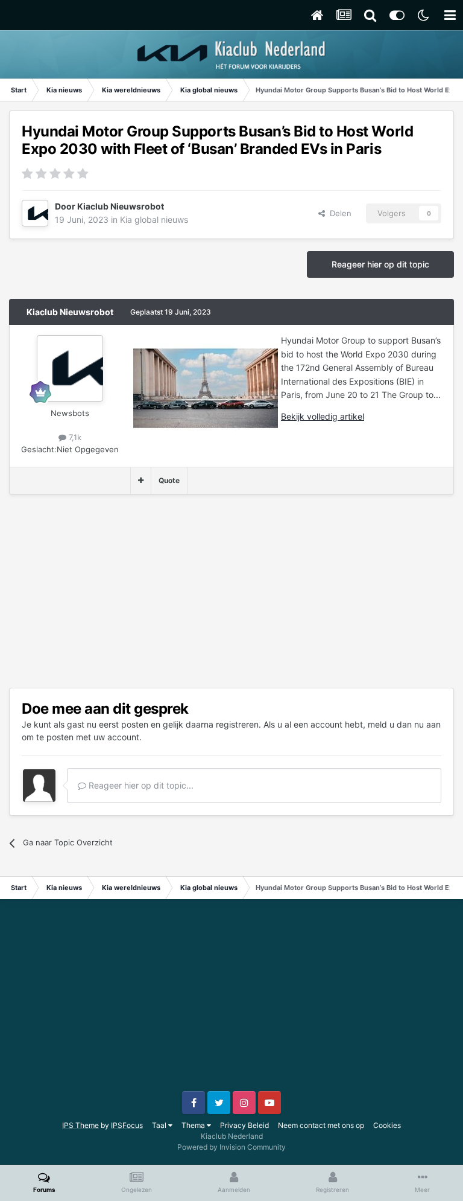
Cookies (387, 1125)
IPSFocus (127, 1125)
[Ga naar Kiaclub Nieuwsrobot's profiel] (35, 213)
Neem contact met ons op (321, 1125)
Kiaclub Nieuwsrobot (120, 206)
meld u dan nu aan (404, 724)
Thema (194, 1125)
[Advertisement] (150, 591)
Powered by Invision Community (231, 1146)
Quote (169, 480)
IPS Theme (80, 1125)
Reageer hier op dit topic (380, 264)
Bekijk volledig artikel (322, 416)
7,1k (73, 437)
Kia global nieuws (154, 219)
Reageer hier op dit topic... (140, 785)
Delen (338, 213)
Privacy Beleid (244, 1125)
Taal (160, 1125)
